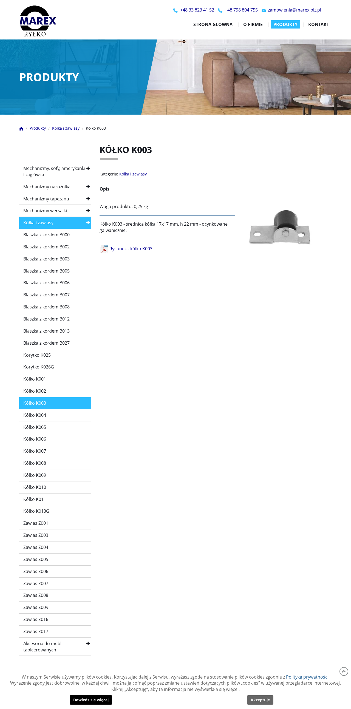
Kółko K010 (34, 487)
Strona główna (213, 24)
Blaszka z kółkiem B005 (46, 271)
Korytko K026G (38, 367)
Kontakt (318, 24)
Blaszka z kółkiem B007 (46, 295)
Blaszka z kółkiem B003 (46, 259)
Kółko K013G (36, 511)
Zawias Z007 (35, 583)
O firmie (253, 24)
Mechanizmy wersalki (45, 211)
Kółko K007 (34, 451)
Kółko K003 (34, 403)
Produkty (285, 24)
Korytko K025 (37, 355)
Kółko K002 (34, 391)
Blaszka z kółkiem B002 (46, 247)
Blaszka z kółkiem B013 (46, 331)
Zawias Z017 (35, 631)
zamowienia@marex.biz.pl (294, 10)
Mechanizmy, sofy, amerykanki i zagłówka (54, 171)
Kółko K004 (34, 415)
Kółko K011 (34, 499)
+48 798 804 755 (241, 10)
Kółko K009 (34, 475)
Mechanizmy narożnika (46, 187)
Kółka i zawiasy (38, 223)
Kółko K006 (34, 439)
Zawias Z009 (35, 607)
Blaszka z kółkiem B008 (46, 307)
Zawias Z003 (35, 535)
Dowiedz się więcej (91, 699)
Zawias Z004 (35, 547)
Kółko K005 (34, 427)
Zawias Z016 (35, 619)
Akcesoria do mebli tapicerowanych (43, 646)
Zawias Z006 (35, 571)
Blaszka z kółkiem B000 (46, 235)
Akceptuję (260, 699)
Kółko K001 (34, 379)
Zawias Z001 (35, 523)
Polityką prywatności (307, 677)
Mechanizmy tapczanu (46, 199)
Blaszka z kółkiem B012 (46, 319)
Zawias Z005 (35, 559)
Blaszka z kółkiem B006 (46, 283)
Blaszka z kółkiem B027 (46, 343)
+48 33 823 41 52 (197, 10)
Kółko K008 (34, 463)
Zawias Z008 (35, 595)
